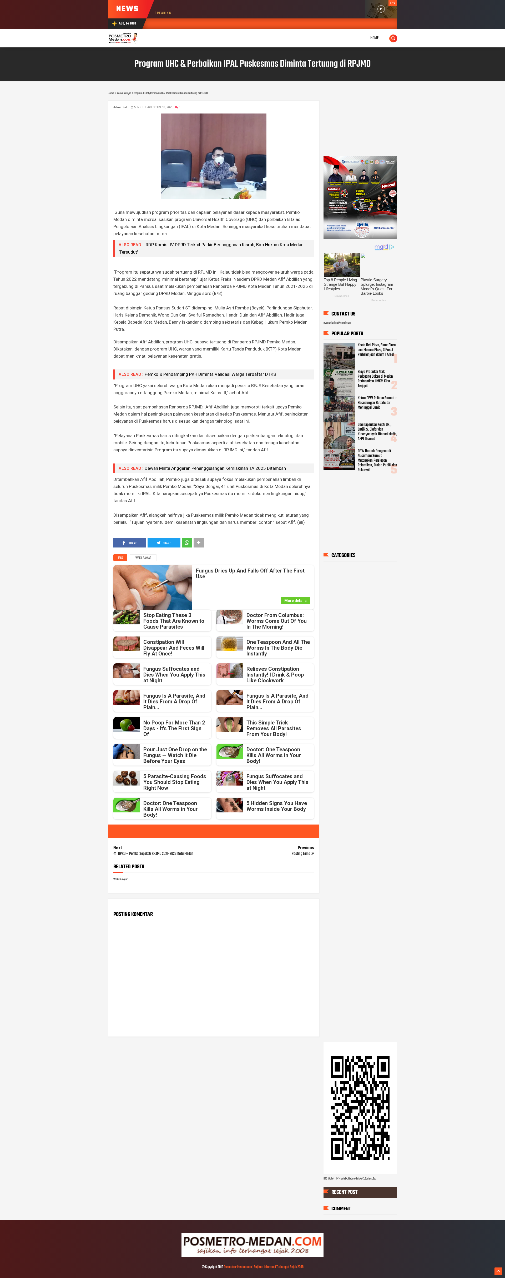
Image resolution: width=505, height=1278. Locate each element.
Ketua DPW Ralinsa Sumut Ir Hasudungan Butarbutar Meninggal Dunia (377, 403)
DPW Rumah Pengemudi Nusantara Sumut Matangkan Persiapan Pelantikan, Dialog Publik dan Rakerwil (377, 460)
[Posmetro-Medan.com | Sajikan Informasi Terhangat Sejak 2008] (252, 1256)
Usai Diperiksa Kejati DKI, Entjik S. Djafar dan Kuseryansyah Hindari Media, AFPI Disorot (377, 431)
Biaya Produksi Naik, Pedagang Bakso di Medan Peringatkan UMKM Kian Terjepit (375, 378)
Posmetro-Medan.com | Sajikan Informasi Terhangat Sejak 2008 (264, 1267)
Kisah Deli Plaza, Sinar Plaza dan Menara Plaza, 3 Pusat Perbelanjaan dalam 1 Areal (377, 350)
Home (374, 38)
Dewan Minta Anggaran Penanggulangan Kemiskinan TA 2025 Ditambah (215, 468)
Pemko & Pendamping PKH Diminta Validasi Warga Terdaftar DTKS (210, 374)
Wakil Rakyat (143, 558)
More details (295, 601)
